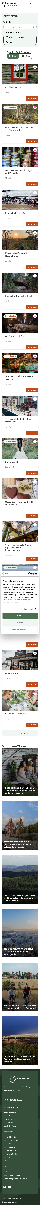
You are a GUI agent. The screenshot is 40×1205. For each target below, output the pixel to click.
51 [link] (22, 733)
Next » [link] (26, 733)
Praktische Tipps (9, 1126)
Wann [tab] (10, 42)
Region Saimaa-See (10, 1140)
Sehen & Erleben (9, 1112)
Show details (28, 609)
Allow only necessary (20, 629)
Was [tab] (10, 37)
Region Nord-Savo (10, 1137)
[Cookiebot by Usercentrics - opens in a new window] (28, 573)
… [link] (18, 733)
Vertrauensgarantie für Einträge (15, 1179)
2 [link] (13, 733)
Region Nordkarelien (11, 1147)
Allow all (20, 616)
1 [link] (10, 733)
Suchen (6, 1172)
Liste (14, 56)
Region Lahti (8, 1157)
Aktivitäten (7, 1116)
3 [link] (15, 733)
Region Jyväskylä (10, 1154)
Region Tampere (9, 1151)
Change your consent (10, 1202)
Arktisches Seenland (11, 1161)
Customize (19, 622)
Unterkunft (7, 1119)
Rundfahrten (8, 1123)
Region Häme (8, 1144)
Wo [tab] (22, 37)
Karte (27, 56)
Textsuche (7, 22)
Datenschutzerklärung (11, 1175)
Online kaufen (10, 107)
